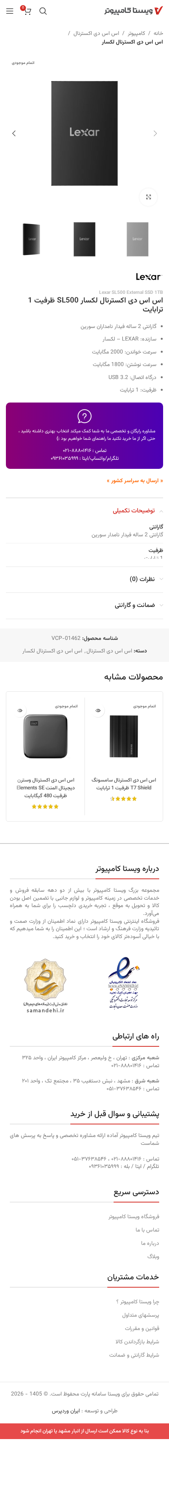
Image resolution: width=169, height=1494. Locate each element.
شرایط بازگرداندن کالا (137, 1342)
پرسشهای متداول (140, 1315)
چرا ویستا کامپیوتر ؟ (137, 1302)
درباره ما (150, 1243)
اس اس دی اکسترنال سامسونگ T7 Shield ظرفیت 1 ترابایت (124, 784)
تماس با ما (147, 1230)
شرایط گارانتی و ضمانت (134, 1355)
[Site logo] (133, 11)
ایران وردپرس (66, 1411)
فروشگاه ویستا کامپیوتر (133, 1217)
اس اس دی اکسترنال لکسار (132, 42)
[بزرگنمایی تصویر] (148, 197)
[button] (155, 133)
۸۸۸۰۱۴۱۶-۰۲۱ (77, 451)
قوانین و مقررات (142, 1329)
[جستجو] (43, 11)
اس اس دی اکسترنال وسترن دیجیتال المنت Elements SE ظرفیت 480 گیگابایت (46, 788)
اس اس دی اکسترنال (96, 33)
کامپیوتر (136, 33)
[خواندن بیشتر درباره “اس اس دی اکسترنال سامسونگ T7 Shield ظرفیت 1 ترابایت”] (98, 710)
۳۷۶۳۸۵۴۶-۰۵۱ (124, 1089)
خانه (158, 33)
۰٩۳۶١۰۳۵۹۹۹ (64, 459)
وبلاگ (153, 1257)
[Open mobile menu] (10, 11)
